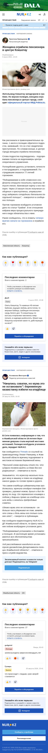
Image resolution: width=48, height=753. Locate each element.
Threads (24, 452)
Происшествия (9, 20)
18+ (23, 593)
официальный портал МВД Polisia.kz (26, 102)
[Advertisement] (24, 121)
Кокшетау (25, 246)
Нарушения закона (28, 20)
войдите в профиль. (14, 291)
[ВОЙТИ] (44, 14)
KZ (40, 14)
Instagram (26, 357)
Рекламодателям (24, 738)
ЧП (39, 20)
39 (42, 612)
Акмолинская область (11, 246)
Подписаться (24, 568)
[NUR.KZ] (24, 14)
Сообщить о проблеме (24, 732)
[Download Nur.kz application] (24, 5)
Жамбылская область (11, 593)
